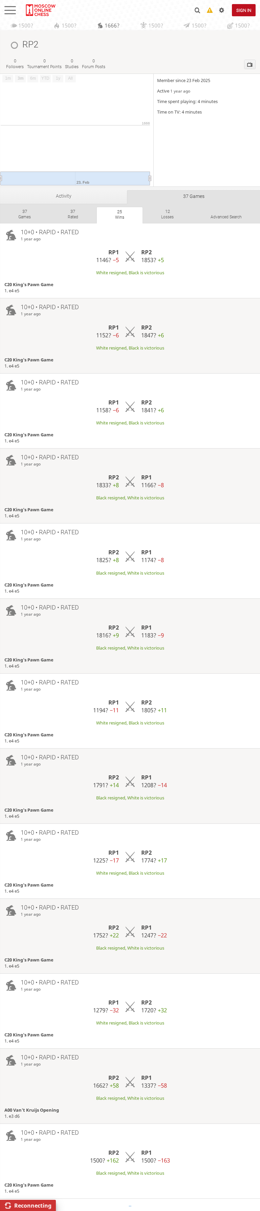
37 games (193, 196)
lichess (40, 10)
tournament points (44, 63)
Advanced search (226, 217)
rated (73, 214)
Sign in (243, 10)
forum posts (93, 63)
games (24, 214)
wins (119, 214)
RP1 (113, 252)
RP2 (146, 252)
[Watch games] (249, 64)
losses (167, 214)
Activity (63, 196)
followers (15, 63)
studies (72, 63)
